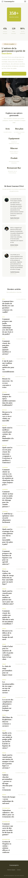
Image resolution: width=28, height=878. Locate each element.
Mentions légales (11, 869)
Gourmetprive (7, 1)
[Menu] (25, 1)
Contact (19, 869)
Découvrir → (7, 73)
